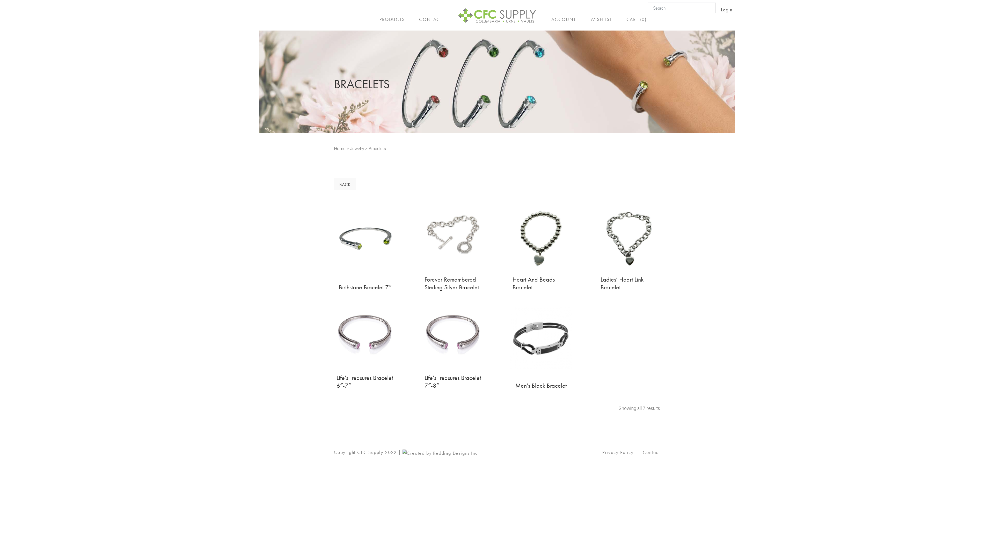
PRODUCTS (392, 19)
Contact (651, 452)
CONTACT (431, 19)
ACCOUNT (563, 19)
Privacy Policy (617, 452)
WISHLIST (601, 19)
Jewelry (357, 149)
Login (727, 10)
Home (340, 149)
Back (344, 184)
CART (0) (636, 19)
